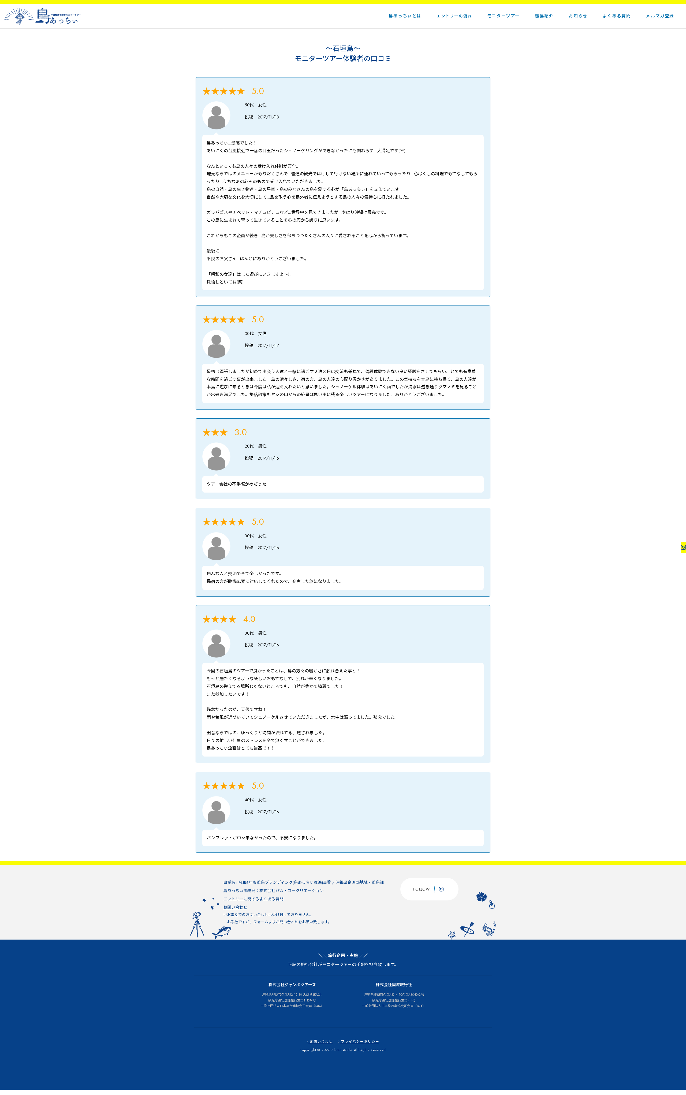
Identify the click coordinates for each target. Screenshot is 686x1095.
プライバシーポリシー (359, 1041)
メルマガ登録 (660, 16)
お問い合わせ (235, 907)
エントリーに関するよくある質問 (253, 899)
